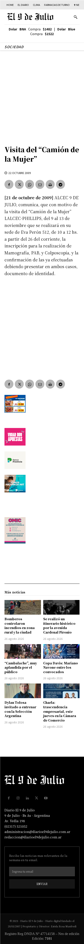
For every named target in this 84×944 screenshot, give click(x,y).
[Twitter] (19, 184)
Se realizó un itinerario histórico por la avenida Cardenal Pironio (59, 625)
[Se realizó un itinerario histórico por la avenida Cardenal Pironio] (61, 607)
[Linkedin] (27, 798)
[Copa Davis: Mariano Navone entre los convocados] (61, 651)
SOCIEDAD (14, 46)
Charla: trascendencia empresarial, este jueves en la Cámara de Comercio (59, 711)
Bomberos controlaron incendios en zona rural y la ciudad (19, 625)
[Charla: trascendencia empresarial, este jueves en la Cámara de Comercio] (61, 691)
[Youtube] (46, 798)
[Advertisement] (42, 95)
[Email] (39, 184)
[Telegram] (60, 184)
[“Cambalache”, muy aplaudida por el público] (22, 651)
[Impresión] (50, 184)
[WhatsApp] (29, 184)
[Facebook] (8, 184)
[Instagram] (18, 798)
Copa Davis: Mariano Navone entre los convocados (60, 667)
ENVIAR (42, 884)
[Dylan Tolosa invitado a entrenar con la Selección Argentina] (22, 691)
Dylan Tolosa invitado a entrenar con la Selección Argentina (20, 709)
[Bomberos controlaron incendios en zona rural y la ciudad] (22, 607)
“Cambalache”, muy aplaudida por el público (20, 667)
